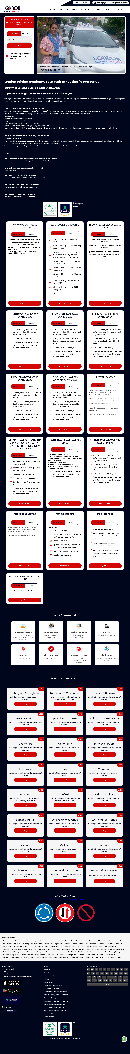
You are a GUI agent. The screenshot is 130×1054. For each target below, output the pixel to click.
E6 (96, 969)
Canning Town (28, 944)
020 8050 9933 (9, 967)
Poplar (74, 944)
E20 (107, 973)
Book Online (87, 9)
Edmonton (103, 941)
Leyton (42, 941)
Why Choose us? (29, 957)
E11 (117, 969)
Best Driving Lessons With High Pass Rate (68, 957)
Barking (10, 944)
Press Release (49, 1017)
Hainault (123, 941)
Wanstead (62, 941)
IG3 (121, 973)
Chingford (18, 941)
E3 (88, 969)
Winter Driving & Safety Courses (14, 952)
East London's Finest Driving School (90, 946)
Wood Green (113, 941)
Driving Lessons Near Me (65, 952)
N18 (120, 981)
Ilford (4, 944)
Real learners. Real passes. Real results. (41, 952)
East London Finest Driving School (55, 992)
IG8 (104, 977)
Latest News (48, 1014)
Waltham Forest (92, 955)
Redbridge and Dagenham (75, 955)
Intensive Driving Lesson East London (56, 995)
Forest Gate (51, 955)
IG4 (125, 973)
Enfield (81, 944)
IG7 (99, 977)
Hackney (84, 941)
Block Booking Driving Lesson (115, 952)
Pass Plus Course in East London (33, 955)
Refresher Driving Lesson (52, 998)
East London (25, 946)
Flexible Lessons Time (115, 944)
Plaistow (18, 944)
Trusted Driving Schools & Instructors (63, 946)
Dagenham (58, 944)
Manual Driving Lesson (51, 988)
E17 (97, 973)
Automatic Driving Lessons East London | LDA (44, 949)
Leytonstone (51, 941)
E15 (88, 973)
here (15, 161)
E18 (102, 973)
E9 (108, 969)
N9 (110, 981)
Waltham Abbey (91, 944)
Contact (119, 9)
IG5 (89, 977)
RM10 (107, 985)
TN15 (125, 981)
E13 (126, 969)
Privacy (46, 979)
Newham (60, 955)
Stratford (71, 941)
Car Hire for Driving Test (40, 946)
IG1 (111, 973)
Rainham (67, 944)
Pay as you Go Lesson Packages (55, 1010)
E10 (113, 969)
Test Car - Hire (104, 9)
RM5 (99, 981)
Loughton (27, 941)
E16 (93, 973)
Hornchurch (48, 944)
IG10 (115, 977)
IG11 (120, 977)
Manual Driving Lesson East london (15, 949)
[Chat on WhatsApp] (124, 1039)
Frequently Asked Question (12, 957)
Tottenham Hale (110, 946)
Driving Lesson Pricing (44, 957)
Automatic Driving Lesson (53, 985)
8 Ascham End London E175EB (9, 971)
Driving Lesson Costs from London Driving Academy (103, 957)
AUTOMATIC (13, 34)
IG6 (94, 977)
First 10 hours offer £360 (11, 946)
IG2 (116, 973)
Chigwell (35, 941)
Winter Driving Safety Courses (54, 1004)
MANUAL (25, 34)
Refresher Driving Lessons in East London (76, 949)
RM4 (94, 981)
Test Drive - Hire (49, 976)
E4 (92, 969)
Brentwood (102, 944)
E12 (121, 969)
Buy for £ (25, 303)
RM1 (125, 977)
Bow (77, 941)
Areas (74, 9)
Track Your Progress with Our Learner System (108, 949)
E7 (100, 969)
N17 (115, 981)
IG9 (109, 977)
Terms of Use (48, 982)
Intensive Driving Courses (11, 955)
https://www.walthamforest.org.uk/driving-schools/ (65, 899)
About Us (63, 9)
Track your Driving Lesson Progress (56, 1001)
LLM (45, 1020)
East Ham (38, 944)
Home (52, 9)
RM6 (105, 981)
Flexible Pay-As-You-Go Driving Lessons (89, 952)
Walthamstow (8, 941)
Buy (25, 704)
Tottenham (93, 941)
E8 (104, 969)
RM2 (88, 981)
